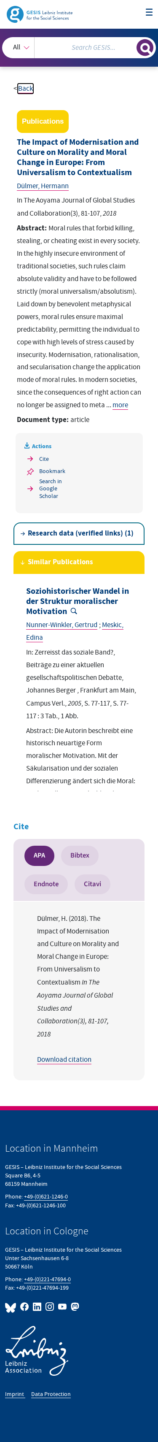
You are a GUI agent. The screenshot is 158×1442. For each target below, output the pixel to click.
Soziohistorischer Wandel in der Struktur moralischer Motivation (77, 601)
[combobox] (79, 48)
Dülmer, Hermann (43, 186)
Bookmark (52, 471)
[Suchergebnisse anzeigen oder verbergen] (145, 47)
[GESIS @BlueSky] (12, 1306)
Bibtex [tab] (79, 855)
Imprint (15, 1394)
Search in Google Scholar (50, 488)
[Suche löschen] (130, 47)
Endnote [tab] (46, 884)
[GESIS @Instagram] (50, 1306)
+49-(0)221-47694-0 (47, 1279)
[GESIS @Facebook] (25, 1306)
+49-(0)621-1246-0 (46, 1197)
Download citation (64, 1059)
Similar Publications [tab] (60, 562)
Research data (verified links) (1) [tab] (81, 533)
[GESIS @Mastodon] (74, 1306)
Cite (44, 459)
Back (25, 88)
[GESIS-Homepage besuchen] (40, 14)
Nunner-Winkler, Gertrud (61, 625)
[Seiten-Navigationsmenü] (149, 13)
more (120, 405)
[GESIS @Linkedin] (37, 1306)
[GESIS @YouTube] (62, 1306)
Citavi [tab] (92, 884)
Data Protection (51, 1394)
